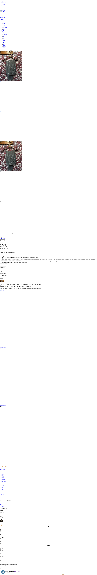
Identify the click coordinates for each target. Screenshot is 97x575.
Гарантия (3, 3)
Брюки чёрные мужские (3, 347)
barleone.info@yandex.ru (3, 469)
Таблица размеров (2, 238)
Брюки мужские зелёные (3, 405)
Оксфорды (4, 39)
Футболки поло (5, 34)
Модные (4, 29)
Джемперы (4, 33)
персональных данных (17, 571)
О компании (3, 474)
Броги (4, 37)
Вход (0, 9)
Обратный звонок (2, 17)
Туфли (2, 489)
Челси (4, 40)
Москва (4, 11)
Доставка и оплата (4, 2)
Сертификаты (3, 4)
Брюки (2, 31)
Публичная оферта (4, 506)
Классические (5, 22)
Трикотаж (3, 32)
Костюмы (3, 485)
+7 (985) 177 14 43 (2, 494)
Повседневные (5, 27)
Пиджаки (3, 30)
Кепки (4, 44)
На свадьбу (4, 25)
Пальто (4, 43)
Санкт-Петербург (4, 14)
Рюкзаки (4, 48)
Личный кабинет (4, 481)
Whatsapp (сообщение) (2, 273)
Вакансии (3, 476)
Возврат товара (3, 479)
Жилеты (4, 36)
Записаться (1, 504)
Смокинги (4, 24)
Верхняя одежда (4, 41)
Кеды (3, 38)
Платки (4, 47)
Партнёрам (3, 480)
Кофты (4, 35)
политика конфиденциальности (19, 276)
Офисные (4, 28)
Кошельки (4, 46)
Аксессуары (3, 488)
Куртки (4, 42)
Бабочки (4, 45)
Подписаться (8, 500)
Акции (2, 1)
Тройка (4, 23)
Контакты (3, 5)
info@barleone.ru (2, 468)
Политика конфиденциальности (6, 505)
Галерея (3, 477)
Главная (1, 50)
